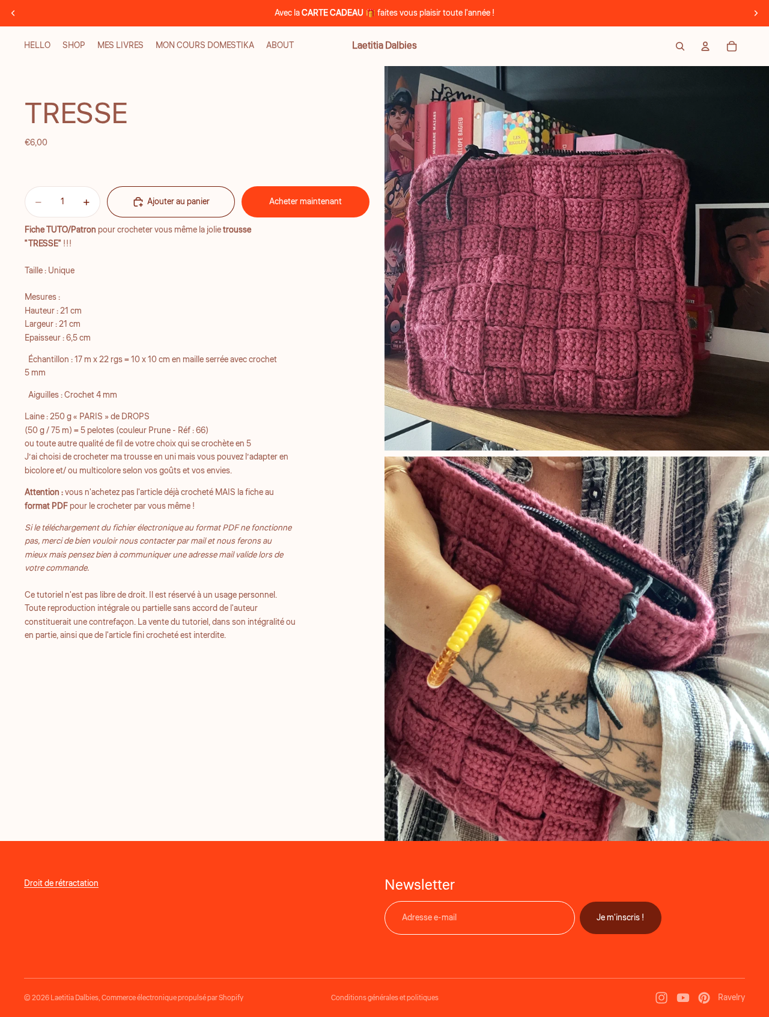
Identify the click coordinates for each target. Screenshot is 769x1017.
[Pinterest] (704, 998)
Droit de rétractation (61, 884)
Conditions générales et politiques (385, 998)
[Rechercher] (680, 46)
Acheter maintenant (305, 202)
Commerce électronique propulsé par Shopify (172, 998)
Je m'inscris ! (621, 918)
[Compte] (705, 46)
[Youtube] (683, 998)
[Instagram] (661, 998)
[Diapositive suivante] (756, 13)
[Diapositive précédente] (13, 13)
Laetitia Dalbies (74, 998)
